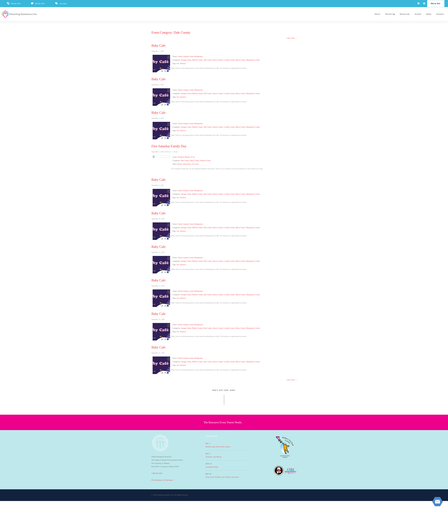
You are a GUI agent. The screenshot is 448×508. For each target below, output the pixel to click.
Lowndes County (229, 60)
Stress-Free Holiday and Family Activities (222, 477)
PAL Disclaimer (156, 480)
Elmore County (218, 60)
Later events (292, 38)
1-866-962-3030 (156, 473)
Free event (195, 164)
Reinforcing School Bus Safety (218, 447)
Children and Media (214, 457)
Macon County (240, 60)
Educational (187, 164)
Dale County (207, 60)
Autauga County (186, 60)
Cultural (179, 164)
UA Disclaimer (168, 480)
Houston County (205, 160)
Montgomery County (253, 60)
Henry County (194, 160)
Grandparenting (212, 467)
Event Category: (170, 32)
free (178, 63)
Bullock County (197, 60)
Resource (183, 63)
